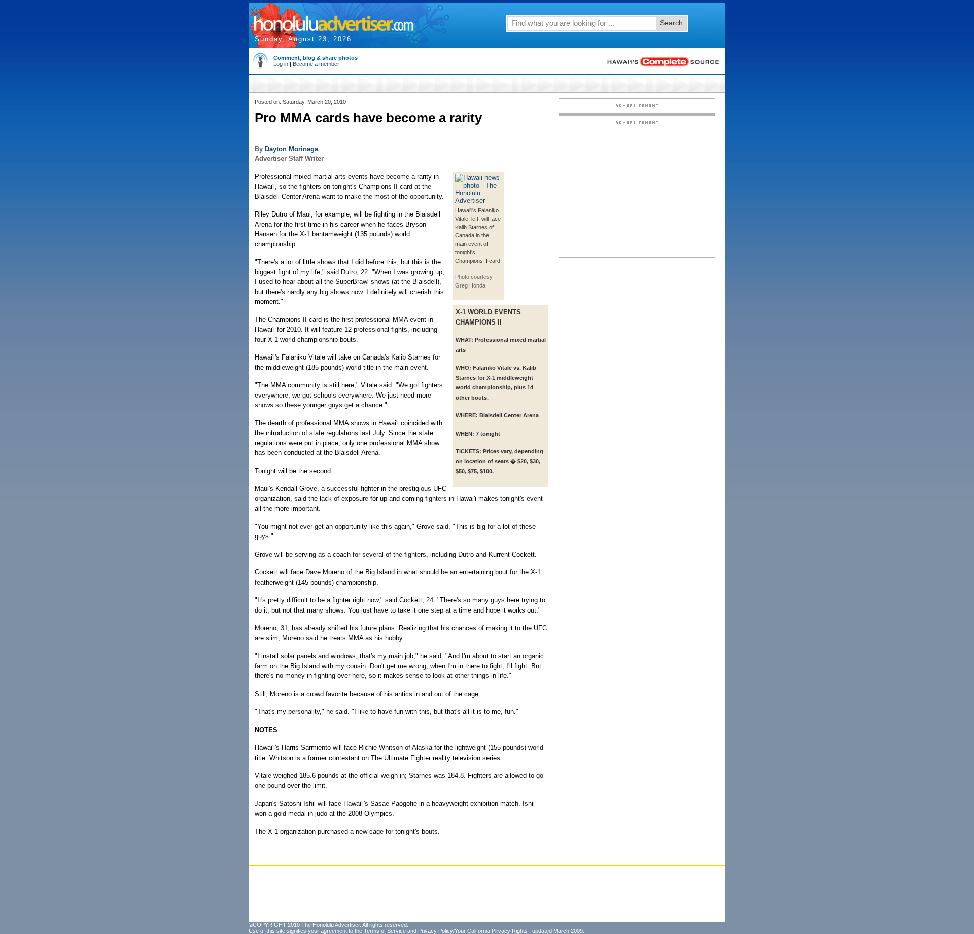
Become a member (316, 64)
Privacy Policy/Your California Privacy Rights (473, 931)
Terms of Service (385, 931)
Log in (280, 64)
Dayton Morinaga (291, 149)
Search (671, 23)
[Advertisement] (637, 188)
